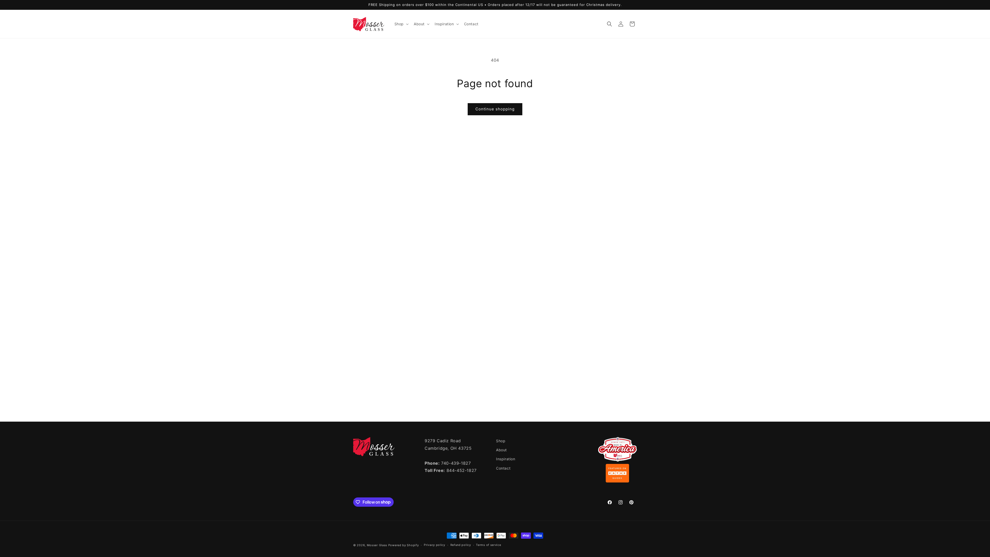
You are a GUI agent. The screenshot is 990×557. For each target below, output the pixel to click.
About (501, 450)
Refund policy (460, 545)
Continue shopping (495, 109)
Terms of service (488, 545)
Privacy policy (434, 545)
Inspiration (505, 459)
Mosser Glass (377, 545)
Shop (500, 441)
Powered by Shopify (403, 545)
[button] (401, 24)
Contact (503, 468)
